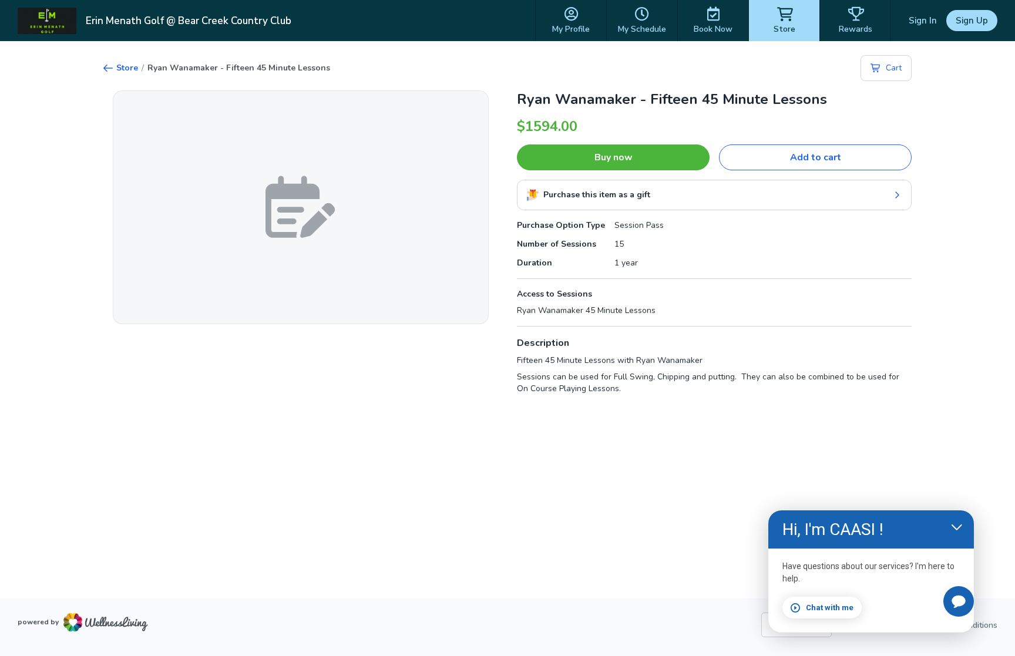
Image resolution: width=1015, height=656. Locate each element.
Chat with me (829, 607)
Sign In (923, 20)
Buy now (613, 157)
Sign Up (972, 20)
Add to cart (815, 157)
